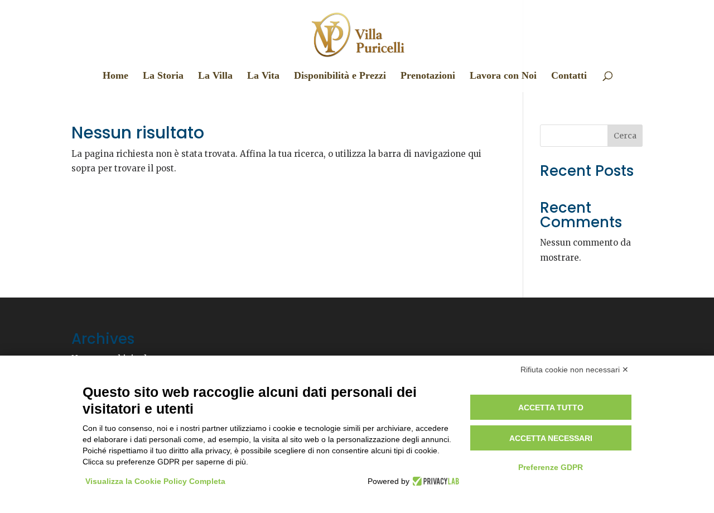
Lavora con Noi (503, 76)
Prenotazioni (428, 76)
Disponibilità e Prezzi (340, 76)
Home (115, 76)
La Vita (263, 76)
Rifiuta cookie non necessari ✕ (574, 369)
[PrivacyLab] (434, 481)
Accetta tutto (550, 407)
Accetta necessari (550, 438)
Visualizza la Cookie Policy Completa (155, 481)
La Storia (163, 76)
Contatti (569, 76)
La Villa (215, 76)
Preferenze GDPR (550, 467)
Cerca (625, 136)
